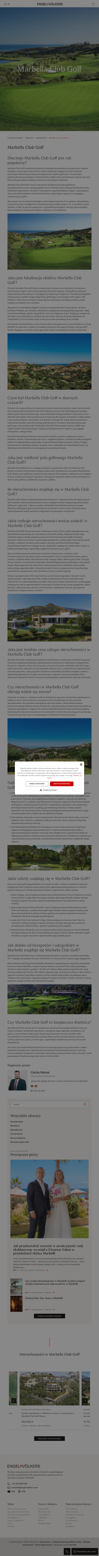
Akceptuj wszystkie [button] (62, 784)
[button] (49, 790)
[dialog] (49, 778)
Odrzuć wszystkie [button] (36, 784)
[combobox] (81, 764)
